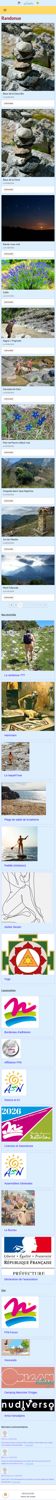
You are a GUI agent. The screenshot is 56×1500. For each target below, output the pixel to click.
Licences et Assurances (18, 1146)
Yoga (7, 979)
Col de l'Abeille (10, 539)
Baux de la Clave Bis (13, 93)
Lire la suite (8, 103)
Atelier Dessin (12, 927)
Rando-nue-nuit (11, 244)
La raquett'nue (13, 775)
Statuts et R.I (12, 1100)
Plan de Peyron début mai (16, 442)
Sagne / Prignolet (12, 340)
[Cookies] (5, 1494)
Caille (6, 292)
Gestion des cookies (28, 1497)
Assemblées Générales (18, 1183)
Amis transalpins (14, 1415)
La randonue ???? (14, 675)
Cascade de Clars (12, 389)
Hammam (10, 735)
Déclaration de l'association (21, 1279)
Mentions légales (28, 1493)
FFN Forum (11, 1332)
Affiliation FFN (12, 1062)
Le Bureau (10, 1230)
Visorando (10, 1360)
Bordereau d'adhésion (17, 1032)
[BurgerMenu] (5, 10)
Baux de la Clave (11, 179)
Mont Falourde (10, 587)
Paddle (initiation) (15, 865)
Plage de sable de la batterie (21, 819)
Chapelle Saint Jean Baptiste (18, 491)
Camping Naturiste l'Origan (20, 1392)
